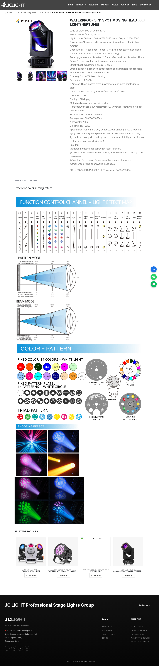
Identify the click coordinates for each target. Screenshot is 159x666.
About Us (125, 5)
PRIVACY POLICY (138, 634)
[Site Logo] (13, 5)
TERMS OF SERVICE (139, 630)
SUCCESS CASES (109, 634)
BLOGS (105, 638)
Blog (134, 5)
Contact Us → (144, 605)
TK (14, 648)
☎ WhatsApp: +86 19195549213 (17, 625)
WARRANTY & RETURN (140, 638)
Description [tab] (20, 180)
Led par (56, 569)
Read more (32, 575)
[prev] (139, 20)
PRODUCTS (107, 627)
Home (70, 5)
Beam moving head (30, 569)
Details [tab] (33, 180)
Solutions (93, 5)
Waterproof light (66, 569)
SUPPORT (105, 5)
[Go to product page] (31, 551)
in (27, 648)
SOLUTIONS (107, 630)
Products (81, 5)
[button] (156, 5)
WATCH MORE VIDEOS (140, 642)
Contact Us (145, 5)
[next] (143, 20)
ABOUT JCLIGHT (138, 627)
